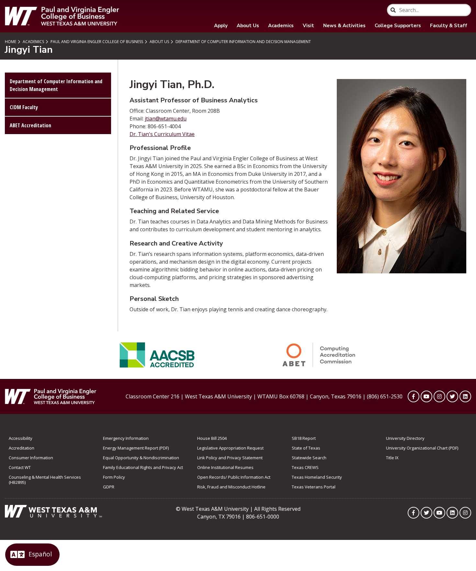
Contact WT (20, 467)
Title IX (392, 458)
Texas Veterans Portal (313, 487)
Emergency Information (126, 438)
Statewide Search (309, 458)
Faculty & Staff (448, 25)
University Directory (405, 438)
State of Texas (306, 448)
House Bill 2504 (212, 438)
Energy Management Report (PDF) (136, 448)
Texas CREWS (305, 467)
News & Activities (344, 25)
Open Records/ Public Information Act (233, 477)
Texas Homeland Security (317, 477)
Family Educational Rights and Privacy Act (143, 467)
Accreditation (21, 448)
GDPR (108, 487)
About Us (248, 25)
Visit (308, 25)
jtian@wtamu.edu (166, 118)
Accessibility (20, 438)
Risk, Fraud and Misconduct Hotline (231, 487)
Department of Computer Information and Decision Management (243, 41)
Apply (221, 25)
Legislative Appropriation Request (230, 448)
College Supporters (398, 25)
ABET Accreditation (30, 125)
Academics (281, 25)
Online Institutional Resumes (225, 467)
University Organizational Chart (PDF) (422, 448)
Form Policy (114, 477)
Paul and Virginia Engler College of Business (96, 41)
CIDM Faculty (24, 107)
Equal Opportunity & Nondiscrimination (141, 458)
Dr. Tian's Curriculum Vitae (162, 134)
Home (10, 41)
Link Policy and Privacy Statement (230, 458)
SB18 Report (304, 438)
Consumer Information (31, 458)
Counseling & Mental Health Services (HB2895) (45, 479)
